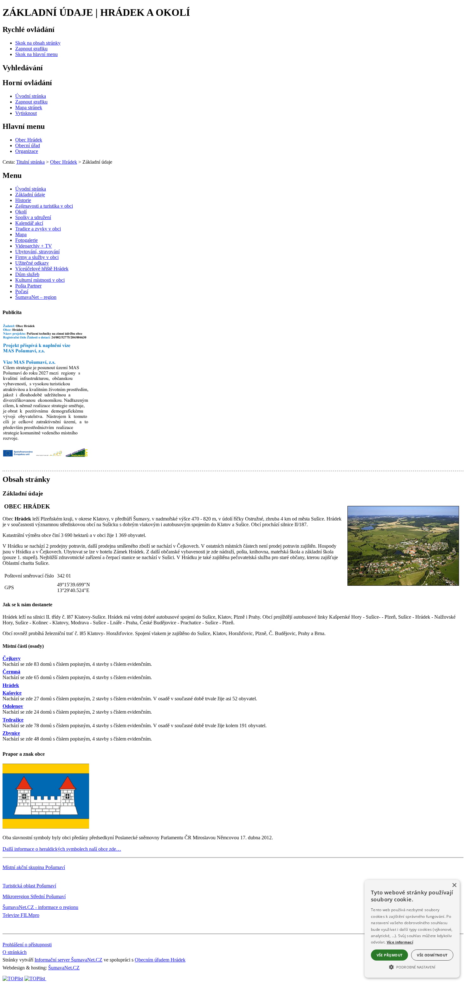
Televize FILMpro (21, 915)
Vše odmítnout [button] (432, 955)
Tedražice (13, 719)
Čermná (11, 671)
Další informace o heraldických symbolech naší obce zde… (62, 849)
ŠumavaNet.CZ (64, 967)
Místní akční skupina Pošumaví (34, 867)
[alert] (412, 929)
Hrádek (11, 685)
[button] (412, 966)
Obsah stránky (26, 479)
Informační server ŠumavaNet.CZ (68, 959)
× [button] (454, 885)
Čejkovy (12, 658)
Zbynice (11, 733)
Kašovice (12, 693)
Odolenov (13, 706)
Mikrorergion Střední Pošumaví (34, 896)
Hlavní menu (24, 126)
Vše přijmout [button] (390, 955)
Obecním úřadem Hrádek (160, 959)
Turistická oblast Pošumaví (29, 885)
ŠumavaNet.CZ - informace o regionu (40, 907)
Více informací (400, 942)
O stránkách (15, 952)
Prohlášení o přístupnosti (27, 944)
